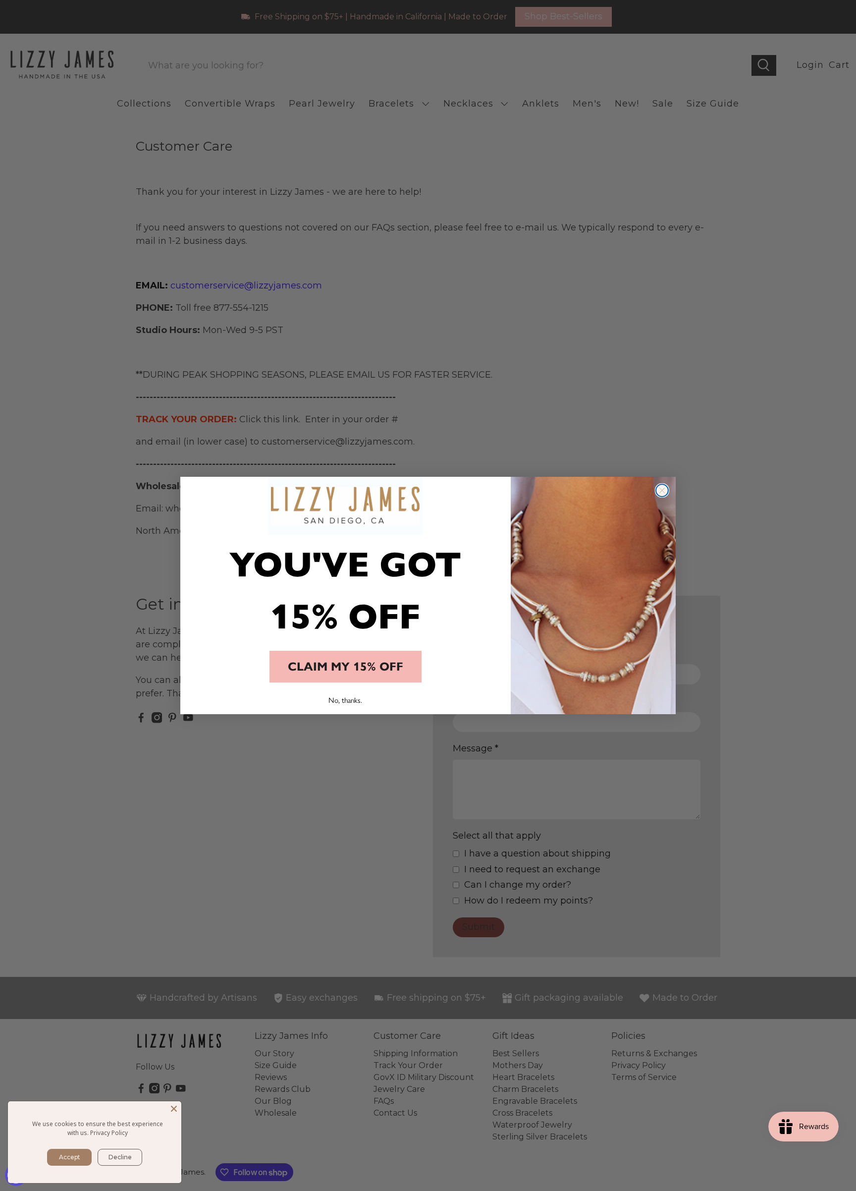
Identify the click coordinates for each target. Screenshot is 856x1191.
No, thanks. (345, 700)
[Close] (174, 1109)
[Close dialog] (662, 490)
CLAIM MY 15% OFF (345, 666)
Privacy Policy (109, 1133)
